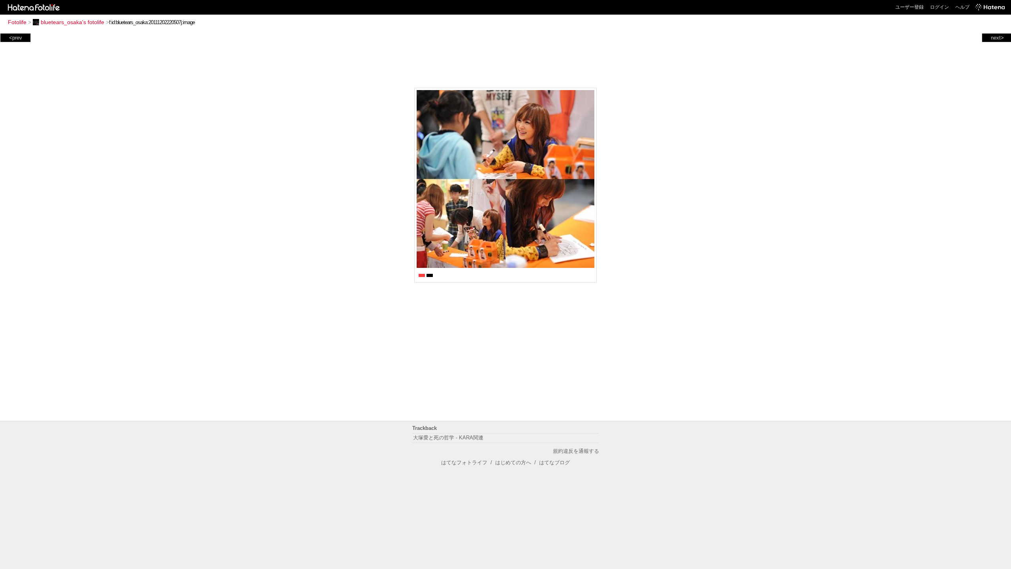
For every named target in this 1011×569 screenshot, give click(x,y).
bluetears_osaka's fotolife (72, 22)
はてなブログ (554, 462)
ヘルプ (962, 7)
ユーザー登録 (909, 7)
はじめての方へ (513, 462)
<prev (15, 38)
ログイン (939, 7)
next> (997, 38)
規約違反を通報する (576, 451)
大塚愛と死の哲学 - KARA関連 (448, 438)
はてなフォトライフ (464, 462)
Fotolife (17, 22)
